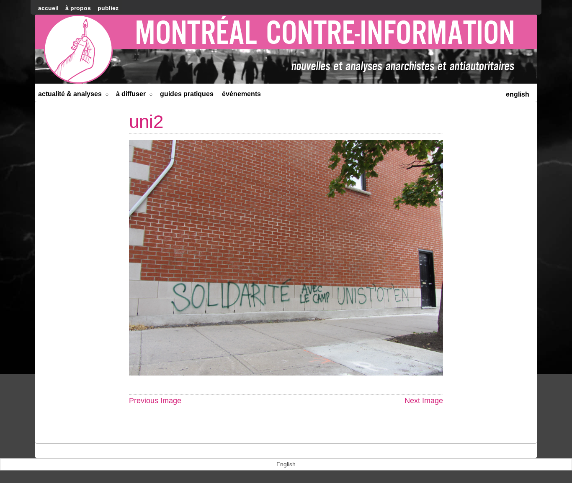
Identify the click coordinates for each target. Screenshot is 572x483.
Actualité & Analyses (70, 93)
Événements (241, 93)
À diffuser (131, 93)
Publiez (108, 8)
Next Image (424, 400)
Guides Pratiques (187, 93)
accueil (48, 8)
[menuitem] (517, 93)
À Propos (78, 8)
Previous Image (155, 400)
